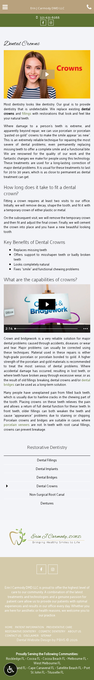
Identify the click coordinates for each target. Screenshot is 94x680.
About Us (74, 631)
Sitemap (46, 635)
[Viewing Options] (10, 669)
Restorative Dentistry (47, 447)
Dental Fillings (47, 460)
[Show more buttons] (85, 329)
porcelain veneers (17, 424)
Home (9, 626)
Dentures (47, 503)
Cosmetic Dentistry (52, 631)
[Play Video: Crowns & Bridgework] (47, 304)
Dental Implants (47, 469)
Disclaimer (31, 635)
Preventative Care (59, 626)
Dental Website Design (34, 640)
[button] (47, 74)
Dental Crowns (47, 486)
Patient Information (29, 626)
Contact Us (13, 635)
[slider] (46, 329)
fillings (26, 113)
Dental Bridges (47, 477)
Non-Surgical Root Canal (47, 494)
